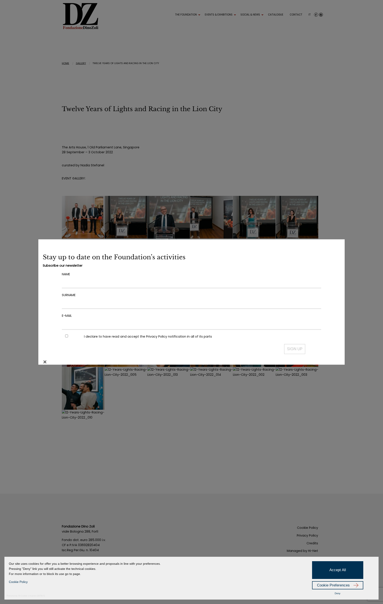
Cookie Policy (18, 582)
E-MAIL (67, 315)
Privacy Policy (156, 336)
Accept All (337, 570)
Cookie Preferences (333, 585)
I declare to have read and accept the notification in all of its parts (148, 336)
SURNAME (69, 295)
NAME (66, 274)
